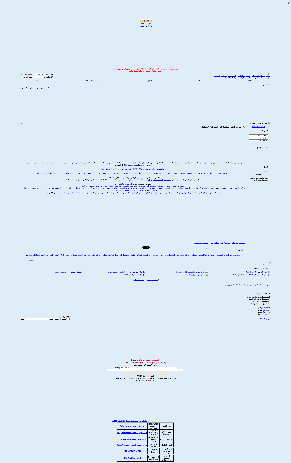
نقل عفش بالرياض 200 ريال (84, 173)
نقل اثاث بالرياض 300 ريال (56, 193)
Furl (185, 275)
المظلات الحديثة (217, 255)
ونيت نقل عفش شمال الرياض (134, 186)
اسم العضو (49, 74)
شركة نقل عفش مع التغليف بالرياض (53, 188)
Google (57, 272)
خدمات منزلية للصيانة (232, 255)
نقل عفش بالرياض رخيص (63, 173)
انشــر (209, 248)
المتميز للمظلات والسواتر (73, 255)
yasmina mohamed (258, 127)
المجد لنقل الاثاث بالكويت (35, 255)
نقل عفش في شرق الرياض (92, 186)
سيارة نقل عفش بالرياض (196, 173)
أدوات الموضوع (43, 88)
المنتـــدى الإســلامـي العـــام (225, 76)
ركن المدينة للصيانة (144, 255)
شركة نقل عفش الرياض (176, 173)
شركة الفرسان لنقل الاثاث (124, 184)
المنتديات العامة (244, 76)
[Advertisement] (143, 5)
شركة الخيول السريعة (161, 255)
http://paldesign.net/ (132, 458)
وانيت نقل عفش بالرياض (155, 186)
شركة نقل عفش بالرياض (140, 163)
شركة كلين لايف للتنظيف (200, 255)
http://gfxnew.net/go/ (132, 451)
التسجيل (249, 80)
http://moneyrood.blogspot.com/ (132, 439)
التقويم (149, 80)
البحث (36, 80)
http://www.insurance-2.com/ (132, 426)
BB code (265, 308)
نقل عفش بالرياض (102, 173)
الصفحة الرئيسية (132, 421)
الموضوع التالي (138, 280)
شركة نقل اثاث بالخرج (237, 188)
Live (123, 275)
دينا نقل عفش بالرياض (211, 193)
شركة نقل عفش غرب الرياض (152, 188)
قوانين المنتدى (265, 318)
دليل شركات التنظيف (110, 255)
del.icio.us (179, 272)
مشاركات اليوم (91, 80)
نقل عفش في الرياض (44, 173)
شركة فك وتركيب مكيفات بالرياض (81, 188)
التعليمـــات (197, 80)
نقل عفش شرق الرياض (112, 186)
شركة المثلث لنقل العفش (179, 255)
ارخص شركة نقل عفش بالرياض (218, 173)
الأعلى (114, 421)
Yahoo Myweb (236, 275)
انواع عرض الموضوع (28, 88)
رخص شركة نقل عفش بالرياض (159, 180)
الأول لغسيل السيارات (54, 255)
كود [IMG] (266, 312)
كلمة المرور (48, 77)
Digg (247, 272)
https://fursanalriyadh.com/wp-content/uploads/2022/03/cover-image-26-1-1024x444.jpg (133, 169)
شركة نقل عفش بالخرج (218, 188)
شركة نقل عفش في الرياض (135, 173)
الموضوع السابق (152, 280)
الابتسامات (266, 310)
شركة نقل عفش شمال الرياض (106, 188)
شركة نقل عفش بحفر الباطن (124, 193)
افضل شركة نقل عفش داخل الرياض (81, 193)
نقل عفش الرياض (117, 173)
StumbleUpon (113, 272)
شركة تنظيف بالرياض (92, 255)
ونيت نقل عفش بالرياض (174, 186)
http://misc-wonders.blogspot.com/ (132, 433)
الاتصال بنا (143, 421)
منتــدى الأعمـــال (258, 76)
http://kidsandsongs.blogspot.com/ (132, 445)
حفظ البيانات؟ (25, 74)
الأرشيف (121, 421)
